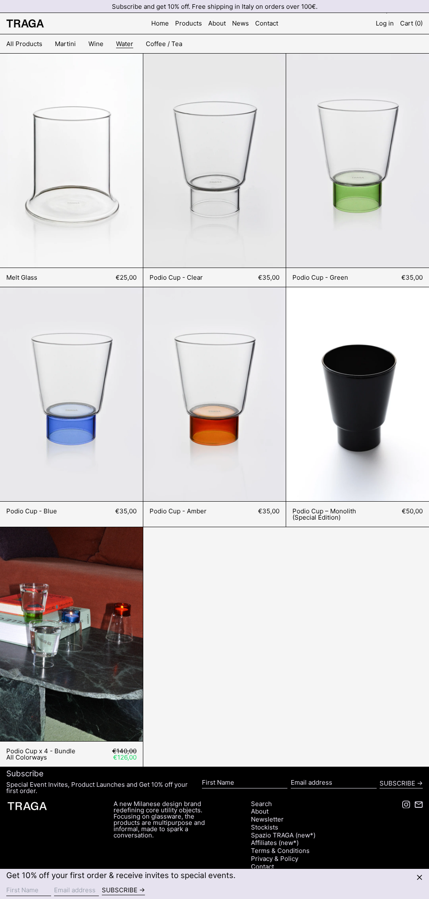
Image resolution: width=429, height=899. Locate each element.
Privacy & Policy (274, 859)
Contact (262, 867)
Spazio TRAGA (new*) (283, 835)
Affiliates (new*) (275, 843)
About (260, 811)
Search (261, 804)
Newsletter (267, 819)
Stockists (264, 827)
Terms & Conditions (280, 851)
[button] (411, 23)
